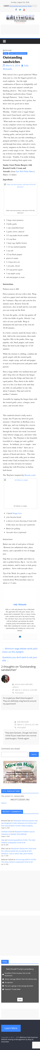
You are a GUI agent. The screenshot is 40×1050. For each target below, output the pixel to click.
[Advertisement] (20, 30)
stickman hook (6, 832)
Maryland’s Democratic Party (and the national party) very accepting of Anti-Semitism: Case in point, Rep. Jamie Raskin (18, 851)
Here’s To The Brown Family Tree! (22, 6)
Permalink (19, 693)
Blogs (5, 53)
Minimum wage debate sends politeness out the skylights (19, 650)
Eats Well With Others (25, 171)
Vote (20, 999)
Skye (3, 840)
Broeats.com (30, 475)
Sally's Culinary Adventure (18, 53)
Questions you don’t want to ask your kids (19, 659)
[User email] (20, 637)
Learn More (11, 1028)
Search (34, 754)
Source (3, 803)
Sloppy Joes (17, 513)
